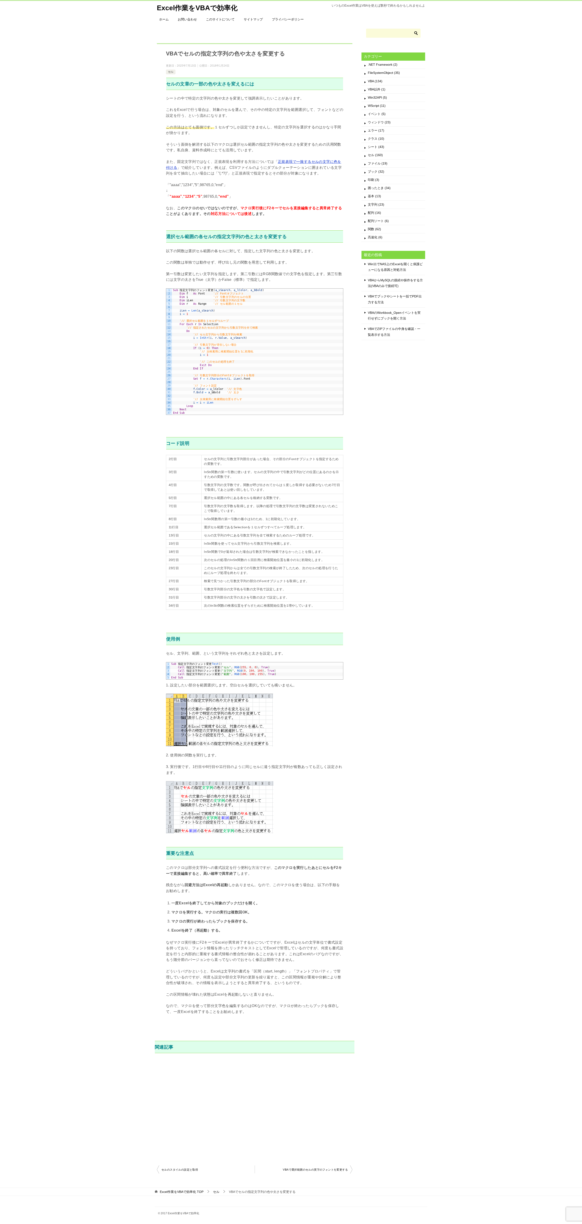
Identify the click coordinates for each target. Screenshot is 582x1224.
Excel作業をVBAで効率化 (197, 8)
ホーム (164, 19)
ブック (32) (376, 171)
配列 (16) (374, 212)
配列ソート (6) (378, 221)
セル (170, 71)
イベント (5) (377, 114)
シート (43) (376, 147)
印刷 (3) (373, 180)
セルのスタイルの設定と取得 (179, 1169)
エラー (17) (376, 130)
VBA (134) (375, 81)
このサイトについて (220, 19)
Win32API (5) (377, 97)
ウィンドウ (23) (379, 122)
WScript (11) (377, 105)
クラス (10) (376, 138)
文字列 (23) (376, 204)
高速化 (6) (375, 237)
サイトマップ (253, 19)
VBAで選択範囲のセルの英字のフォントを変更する (315, 1169)
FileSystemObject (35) (384, 73)
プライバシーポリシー (288, 19)
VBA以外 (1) (376, 89)
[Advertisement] (255, 1109)
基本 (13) (374, 196)
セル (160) (375, 155)
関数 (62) (374, 229)
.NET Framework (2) (382, 64)
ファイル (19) (377, 163)
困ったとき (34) (379, 188)
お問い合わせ (187, 19)
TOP (181, 1192)
